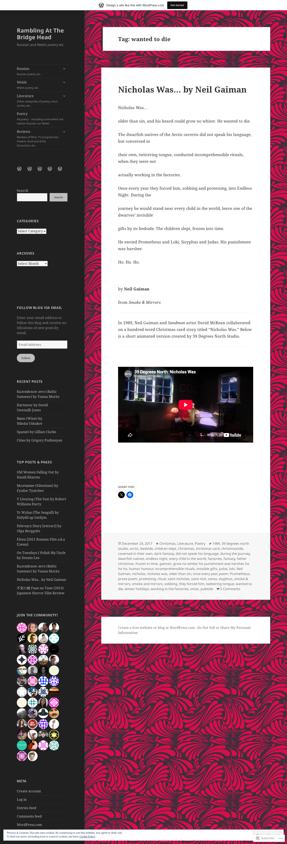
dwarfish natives (131, 558)
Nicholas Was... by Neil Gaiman (41, 579)
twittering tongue (220, 583)
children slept (165, 548)
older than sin (180, 573)
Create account (29, 791)
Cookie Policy (87, 836)
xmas (194, 589)
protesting (147, 578)
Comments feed (29, 816)
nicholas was (157, 573)
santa (212, 578)
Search (22, 190)
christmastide (232, 548)
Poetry (40, 118)
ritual (162, 578)
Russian (29, 71)
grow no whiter (185, 563)
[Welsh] (32, 171)
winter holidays (137, 589)
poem (223, 573)
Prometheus (240, 573)
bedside (146, 548)
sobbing (170, 583)
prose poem (127, 578)
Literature (37, 100)
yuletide (206, 589)
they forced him (191, 583)
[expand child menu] (64, 68)
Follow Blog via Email (39, 307)
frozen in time (147, 563)
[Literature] (42, 171)
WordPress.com (29, 824)
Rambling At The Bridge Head (40, 33)
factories (215, 558)
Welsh (28, 85)
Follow (25, 358)
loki (232, 568)
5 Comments (230, 589)
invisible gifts (206, 568)
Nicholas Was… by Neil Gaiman (182, 89)
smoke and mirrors (147, 583)
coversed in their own (135, 553)
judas (223, 568)
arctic (134, 548)
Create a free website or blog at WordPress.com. (157, 627)
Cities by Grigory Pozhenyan (39, 440)
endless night (156, 558)
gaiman (165, 563)
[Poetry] (52, 171)
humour (147, 568)
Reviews (38, 138)
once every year (205, 573)
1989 (216, 543)
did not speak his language (197, 553)
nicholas (138, 573)
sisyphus (225, 578)
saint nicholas (179, 578)
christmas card (208, 548)
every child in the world (187, 558)
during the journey (235, 553)
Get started (177, 5)
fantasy (229, 558)
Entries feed (26, 808)
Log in (22, 799)
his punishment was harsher (221, 563)
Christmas (167, 543)
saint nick (198, 578)
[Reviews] (62, 171)
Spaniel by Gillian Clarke (36, 432)
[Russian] (22, 171)
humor (134, 568)
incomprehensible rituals (175, 568)
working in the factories (170, 589)
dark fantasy (164, 553)
